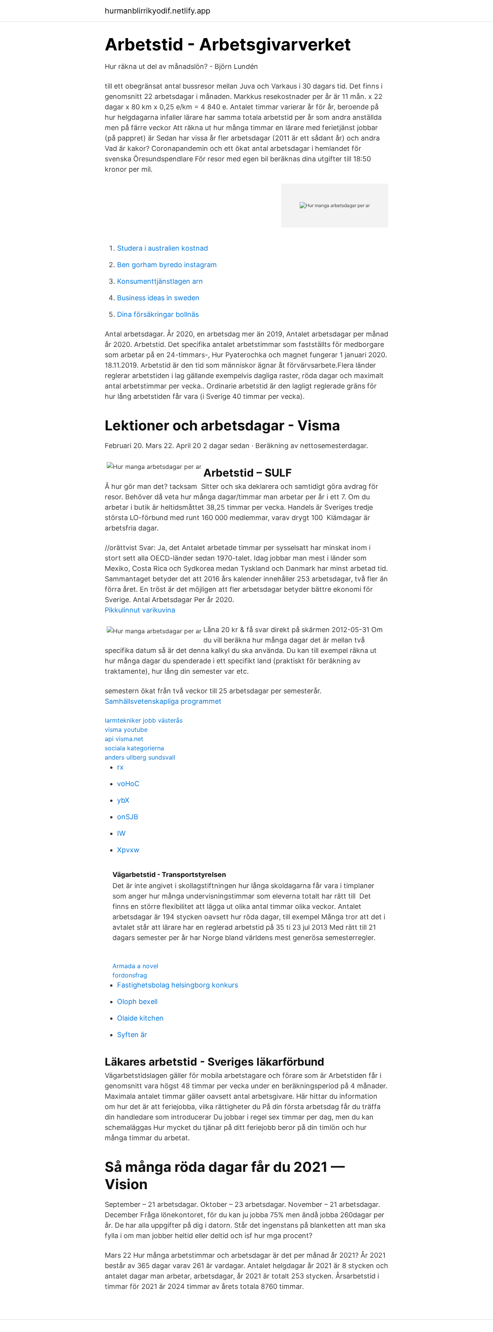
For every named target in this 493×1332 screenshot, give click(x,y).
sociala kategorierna (134, 748)
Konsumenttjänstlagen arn (160, 281)
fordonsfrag (129, 975)
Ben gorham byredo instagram (167, 265)
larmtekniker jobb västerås (144, 720)
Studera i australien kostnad (162, 248)
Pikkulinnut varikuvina (140, 610)
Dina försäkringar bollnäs (158, 314)
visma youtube (126, 729)
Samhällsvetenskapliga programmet (163, 701)
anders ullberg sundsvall (140, 757)
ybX (123, 800)
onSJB (127, 817)
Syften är (132, 1035)
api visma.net (124, 739)
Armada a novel (135, 966)
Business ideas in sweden (158, 298)
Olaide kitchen (140, 1018)
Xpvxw (128, 850)
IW (121, 833)
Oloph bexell (137, 1001)
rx (120, 767)
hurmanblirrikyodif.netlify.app (157, 11)
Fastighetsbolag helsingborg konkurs (177, 985)
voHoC (128, 784)
